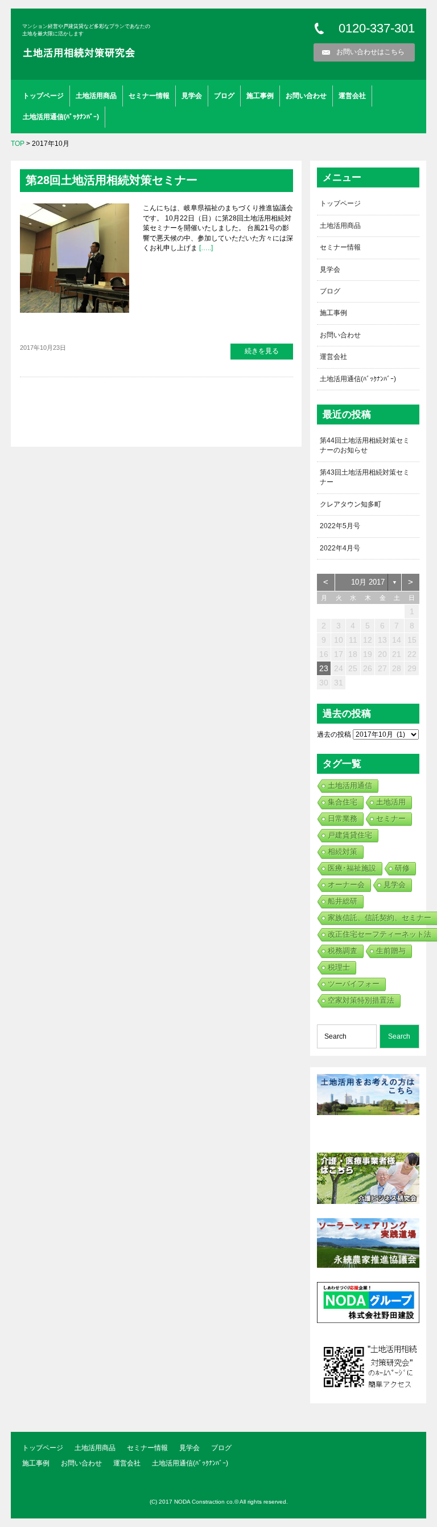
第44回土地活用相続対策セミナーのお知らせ (365, 445)
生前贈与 (391, 950)
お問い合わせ (306, 96)
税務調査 (342, 950)
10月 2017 (368, 582)
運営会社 (352, 96)
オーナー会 (346, 884)
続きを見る (262, 351)
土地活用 (391, 802)
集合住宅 (342, 802)
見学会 (192, 96)
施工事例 (260, 96)
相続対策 (342, 851)
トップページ (43, 96)
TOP (17, 144)
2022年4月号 (340, 548)
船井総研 (342, 901)
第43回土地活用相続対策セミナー (365, 477)
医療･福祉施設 (352, 868)
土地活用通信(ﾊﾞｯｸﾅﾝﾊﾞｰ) (61, 117)
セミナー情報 (149, 96)
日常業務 (342, 818)
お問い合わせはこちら (370, 52)
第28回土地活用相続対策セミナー (111, 180)
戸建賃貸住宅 (350, 835)
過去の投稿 (334, 734)
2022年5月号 (340, 526)
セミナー (391, 818)
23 (323, 668)
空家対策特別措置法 (361, 1000)
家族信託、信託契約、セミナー (379, 917)
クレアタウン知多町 (350, 504)
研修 (402, 868)
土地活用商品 (96, 96)
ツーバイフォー (354, 983)
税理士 (339, 967)
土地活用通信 (350, 785)
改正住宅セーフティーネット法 (379, 934)
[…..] (205, 248)
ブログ (224, 96)
